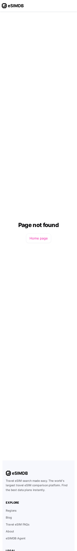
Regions (11, 510)
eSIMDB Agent (15, 538)
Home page (39, 238)
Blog (9, 517)
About (10, 531)
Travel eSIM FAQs (18, 524)
